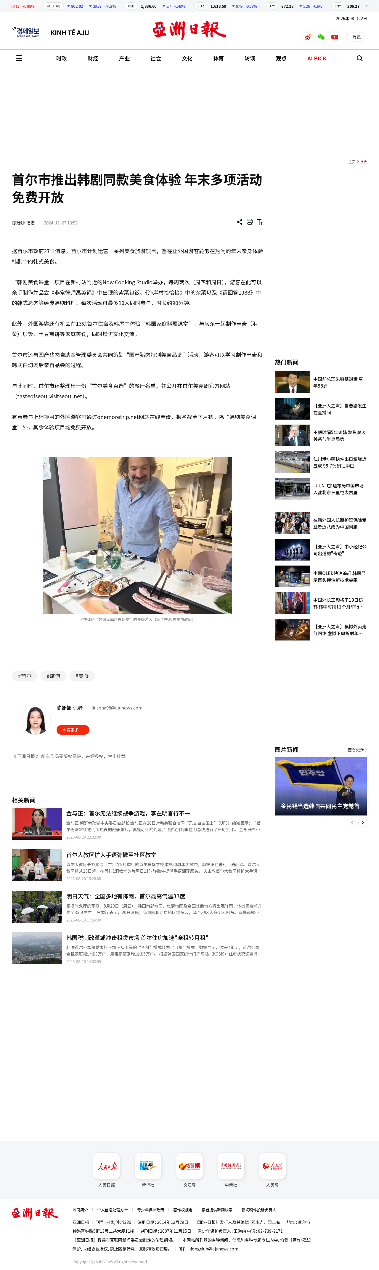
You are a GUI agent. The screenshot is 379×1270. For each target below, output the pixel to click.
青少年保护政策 (150, 1210)
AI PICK (317, 58)
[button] (352, 822)
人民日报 (106, 1185)
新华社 (148, 1185)
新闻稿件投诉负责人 (259, 1210)
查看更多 (70, 730)
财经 (93, 58)
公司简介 (80, 1210)
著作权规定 (182, 1210)
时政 (61, 58)
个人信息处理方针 (112, 1210)
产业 (124, 58)
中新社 (231, 1185)
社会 (155, 58)
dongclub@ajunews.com (214, 1249)
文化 (187, 58)
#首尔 (25, 676)
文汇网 (189, 1185)
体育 (218, 58)
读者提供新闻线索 (217, 1210)
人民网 (272, 1185)
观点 (281, 58)
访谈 (250, 58)
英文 (28, 32)
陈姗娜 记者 (23, 222)
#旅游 (53, 676)
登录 (357, 37)
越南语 (72, 32)
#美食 (82, 676)
